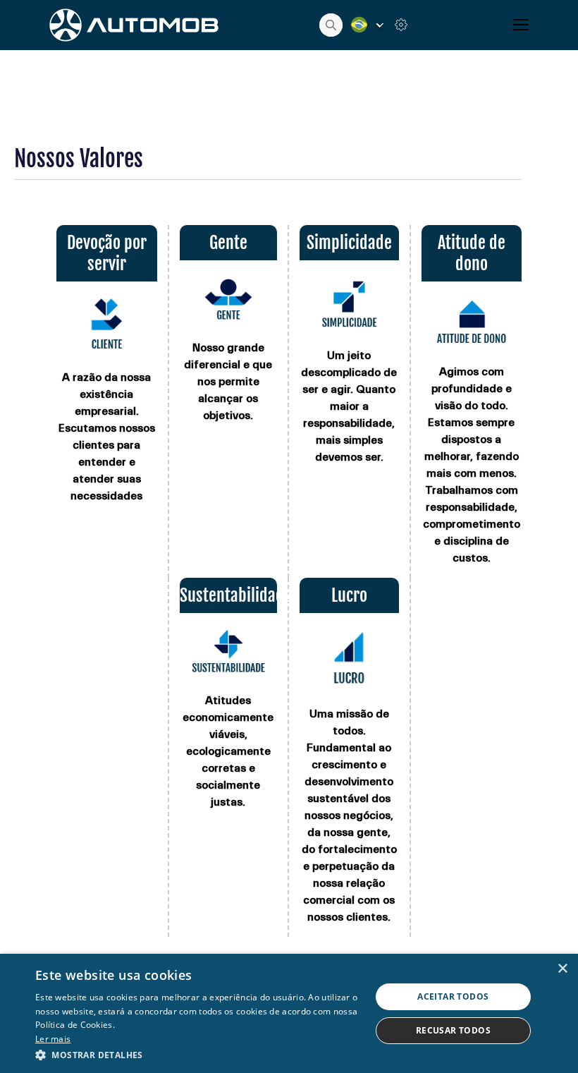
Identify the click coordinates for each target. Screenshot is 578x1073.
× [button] (562, 969)
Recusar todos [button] (453, 1030)
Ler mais (52, 1039)
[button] (198, 1054)
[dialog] (289, 1013)
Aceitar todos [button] (452, 996)
